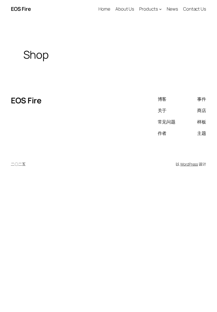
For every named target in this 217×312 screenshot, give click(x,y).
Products (148, 9)
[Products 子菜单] (160, 9)
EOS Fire (21, 8)
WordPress (189, 164)
